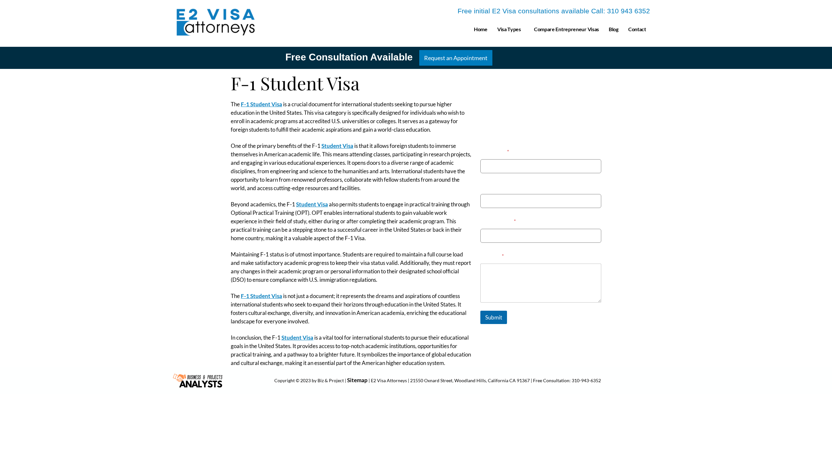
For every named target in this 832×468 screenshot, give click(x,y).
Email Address (498, 221)
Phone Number (497, 186)
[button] (510, 29)
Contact (637, 29)
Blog (613, 29)
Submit (493, 317)
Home (481, 29)
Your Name (494, 151)
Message (492, 256)
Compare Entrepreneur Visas (566, 29)
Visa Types (509, 29)
